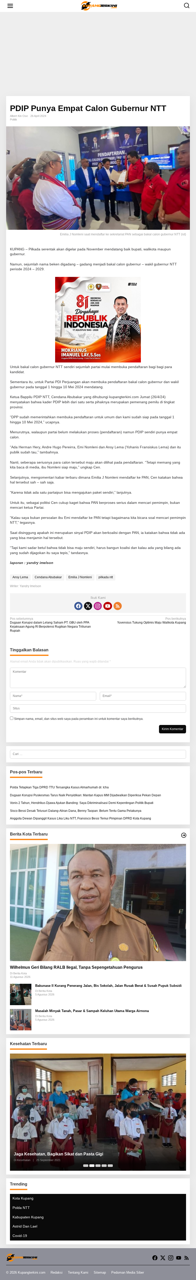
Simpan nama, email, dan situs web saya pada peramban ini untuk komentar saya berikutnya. (78, 719)
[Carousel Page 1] (85, 1165)
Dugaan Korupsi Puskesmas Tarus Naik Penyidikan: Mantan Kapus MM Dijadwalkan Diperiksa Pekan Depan (85, 795)
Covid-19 (20, 1236)
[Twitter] (88, 606)
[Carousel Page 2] (91, 1165)
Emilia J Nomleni (80, 577)
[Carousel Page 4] (104, 1165)
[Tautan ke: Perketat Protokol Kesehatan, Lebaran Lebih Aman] (98, 1112)
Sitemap (100, 1272)
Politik (13, 119)
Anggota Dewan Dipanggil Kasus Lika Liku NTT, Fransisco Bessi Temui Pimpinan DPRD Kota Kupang (80, 818)
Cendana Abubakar (48, 577)
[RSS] (118, 606)
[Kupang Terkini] (99, 5)
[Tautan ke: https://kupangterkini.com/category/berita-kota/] (184, 835)
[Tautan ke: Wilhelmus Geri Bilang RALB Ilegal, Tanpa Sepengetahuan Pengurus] (98, 902)
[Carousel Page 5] (110, 1165)
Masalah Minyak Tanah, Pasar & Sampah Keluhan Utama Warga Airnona (92, 1011)
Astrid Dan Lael (25, 1226)
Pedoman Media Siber (127, 1272)
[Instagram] (98, 606)
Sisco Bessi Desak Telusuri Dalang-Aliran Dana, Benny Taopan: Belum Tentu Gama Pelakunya (75, 811)
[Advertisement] (98, 54)
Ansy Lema (20, 577)
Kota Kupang (23, 1198)
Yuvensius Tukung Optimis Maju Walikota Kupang (151, 621)
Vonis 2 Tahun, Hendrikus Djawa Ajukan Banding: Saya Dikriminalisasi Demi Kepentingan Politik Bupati (81, 803)
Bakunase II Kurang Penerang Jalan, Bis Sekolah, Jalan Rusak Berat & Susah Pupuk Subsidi (108, 986)
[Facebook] (78, 606)
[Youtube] (107, 606)
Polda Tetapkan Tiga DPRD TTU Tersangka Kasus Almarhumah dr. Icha (59, 787)
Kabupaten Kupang (28, 1217)
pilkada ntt (106, 577)
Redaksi (57, 1272)
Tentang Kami (78, 1272)
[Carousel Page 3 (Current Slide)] (98, 1165)
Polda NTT (21, 1208)
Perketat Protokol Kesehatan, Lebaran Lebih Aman (63, 1154)
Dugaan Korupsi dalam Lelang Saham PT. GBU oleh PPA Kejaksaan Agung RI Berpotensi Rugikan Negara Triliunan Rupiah (50, 624)
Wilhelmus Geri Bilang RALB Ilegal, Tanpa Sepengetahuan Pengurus (76, 967)
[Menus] (10, 6)
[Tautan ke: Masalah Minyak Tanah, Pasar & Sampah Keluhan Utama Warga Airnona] (20, 1019)
